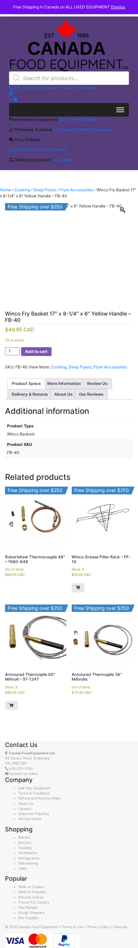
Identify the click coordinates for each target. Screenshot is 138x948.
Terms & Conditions (34, 793)
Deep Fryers (44, 189)
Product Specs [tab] (26, 383)
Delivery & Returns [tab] (30, 394)
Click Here (63, 159)
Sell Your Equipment (34, 788)
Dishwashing (28, 863)
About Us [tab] (63, 394)
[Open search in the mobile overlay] (69, 78)
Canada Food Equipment (38, 927)
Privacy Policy (98, 927)
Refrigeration (29, 858)
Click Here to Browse (78, 119)
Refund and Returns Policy (39, 798)
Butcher (24, 843)
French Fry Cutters (33, 902)
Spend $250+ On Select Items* (38, 149)
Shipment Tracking (33, 814)
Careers (24, 809)
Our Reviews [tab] (91, 394)
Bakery (24, 837)
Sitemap (120, 927)
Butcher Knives (30, 897)
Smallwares (27, 853)
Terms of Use (72, 927)
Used (22, 868)
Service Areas (29, 819)
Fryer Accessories (76, 189)
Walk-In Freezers (32, 892)
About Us (25, 804)
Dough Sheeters (31, 913)
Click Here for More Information (82, 129)
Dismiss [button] (118, 6)
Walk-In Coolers (31, 887)
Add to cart (36, 351)
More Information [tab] (64, 383)
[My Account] (11, 93)
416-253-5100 (20, 768)
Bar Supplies (28, 918)
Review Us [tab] (97, 383)
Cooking (22, 189)
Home (5, 189)
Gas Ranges (28, 907)
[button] (78, 587)
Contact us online (23, 774)
